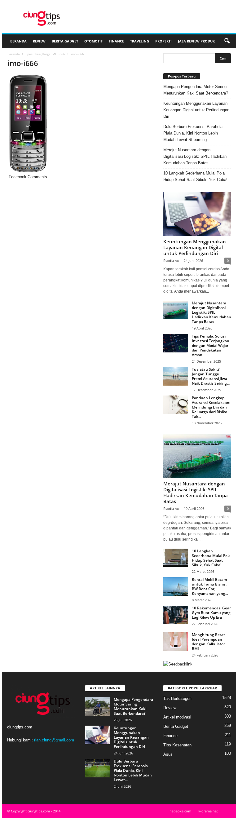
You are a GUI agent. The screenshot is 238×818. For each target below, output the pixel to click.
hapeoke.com (180, 811)
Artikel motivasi (177, 717)
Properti (163, 41)
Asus (168, 754)
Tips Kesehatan (177, 745)
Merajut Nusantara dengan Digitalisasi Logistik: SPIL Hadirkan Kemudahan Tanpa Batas (195, 156)
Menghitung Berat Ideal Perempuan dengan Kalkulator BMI (208, 641)
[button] (227, 41)
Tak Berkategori (177, 698)
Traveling (139, 41)
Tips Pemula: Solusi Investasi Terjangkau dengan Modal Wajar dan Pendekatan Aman (210, 345)
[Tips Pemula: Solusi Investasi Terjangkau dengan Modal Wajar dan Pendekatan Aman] (175, 343)
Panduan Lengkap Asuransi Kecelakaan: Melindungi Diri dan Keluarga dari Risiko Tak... (211, 407)
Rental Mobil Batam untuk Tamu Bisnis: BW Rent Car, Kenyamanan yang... (210, 586)
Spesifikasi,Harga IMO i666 (45, 54)
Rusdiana (171, 260)
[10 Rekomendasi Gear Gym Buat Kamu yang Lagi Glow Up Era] (175, 615)
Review (39, 41)
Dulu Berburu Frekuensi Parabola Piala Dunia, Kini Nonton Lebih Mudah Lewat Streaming (193, 133)
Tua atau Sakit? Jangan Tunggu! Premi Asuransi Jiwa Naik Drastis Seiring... (211, 376)
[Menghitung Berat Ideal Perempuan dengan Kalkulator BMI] (175, 641)
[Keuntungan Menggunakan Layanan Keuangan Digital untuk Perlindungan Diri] (197, 214)
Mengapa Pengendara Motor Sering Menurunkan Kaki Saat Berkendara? (195, 89)
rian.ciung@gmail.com (54, 740)
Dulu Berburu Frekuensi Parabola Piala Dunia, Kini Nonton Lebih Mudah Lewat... (133, 770)
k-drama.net (208, 811)
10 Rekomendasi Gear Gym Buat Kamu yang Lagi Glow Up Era (211, 612)
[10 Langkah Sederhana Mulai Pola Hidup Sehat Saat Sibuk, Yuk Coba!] (175, 558)
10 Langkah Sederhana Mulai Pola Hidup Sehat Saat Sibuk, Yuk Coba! (195, 176)
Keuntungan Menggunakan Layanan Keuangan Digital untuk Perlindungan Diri (196, 110)
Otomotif (93, 41)
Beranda (18, 41)
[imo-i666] (80, 124)
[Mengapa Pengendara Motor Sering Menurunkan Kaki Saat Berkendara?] (97, 706)
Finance (116, 41)
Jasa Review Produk (196, 41)
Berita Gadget (65, 41)
